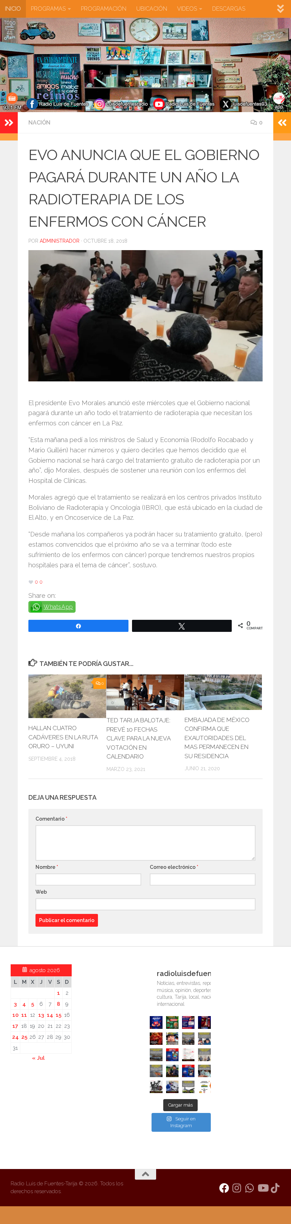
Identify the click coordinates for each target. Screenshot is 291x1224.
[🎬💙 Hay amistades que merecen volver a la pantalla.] (188, 1022)
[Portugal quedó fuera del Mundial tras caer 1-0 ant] (156, 1038)
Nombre (46, 867)
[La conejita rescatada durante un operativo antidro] (172, 1087)
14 (50, 1015)
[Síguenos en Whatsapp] (250, 1188)
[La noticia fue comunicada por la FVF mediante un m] (156, 1087)
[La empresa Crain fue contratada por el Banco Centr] (156, 1054)
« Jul (38, 1058)
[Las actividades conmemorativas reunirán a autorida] (188, 1054)
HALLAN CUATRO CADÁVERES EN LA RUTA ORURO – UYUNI (63, 737)
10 (15, 1015)
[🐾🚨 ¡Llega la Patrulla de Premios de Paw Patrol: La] (172, 1022)
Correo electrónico (174, 867)
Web (41, 892)
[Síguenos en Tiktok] (275, 1188)
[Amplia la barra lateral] (9, 122)
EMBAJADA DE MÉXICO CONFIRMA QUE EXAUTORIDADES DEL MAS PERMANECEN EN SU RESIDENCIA (217, 738)
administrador (59, 241)
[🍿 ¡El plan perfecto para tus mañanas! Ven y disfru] (188, 1071)
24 (15, 1037)
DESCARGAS (228, 8)
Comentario (51, 819)
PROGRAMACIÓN (103, 8)
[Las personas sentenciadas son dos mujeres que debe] (156, 1071)
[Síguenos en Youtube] (263, 1188)
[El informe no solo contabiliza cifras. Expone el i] (188, 1038)
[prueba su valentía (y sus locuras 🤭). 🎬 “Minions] (204, 1087)
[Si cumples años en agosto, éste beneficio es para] (156, 1022)
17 (15, 1026)
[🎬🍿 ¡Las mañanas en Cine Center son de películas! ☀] (172, 1054)
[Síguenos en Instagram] (237, 1188)
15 (58, 1015)
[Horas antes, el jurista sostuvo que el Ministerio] (204, 1038)
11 (24, 1015)
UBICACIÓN (151, 8)
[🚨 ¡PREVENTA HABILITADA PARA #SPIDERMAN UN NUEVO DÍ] (204, 1022)
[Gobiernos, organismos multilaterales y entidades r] (188, 1087)
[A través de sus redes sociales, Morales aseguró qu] (172, 1071)
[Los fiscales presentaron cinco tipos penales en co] (172, 1038)
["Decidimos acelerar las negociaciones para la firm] (204, 1054)
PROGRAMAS (48, 8)
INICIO (13, 8)
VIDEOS (187, 8)
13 (41, 1015)
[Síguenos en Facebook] (224, 1188)
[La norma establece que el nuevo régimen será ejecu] (204, 1071)
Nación (39, 122)
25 (24, 1037)
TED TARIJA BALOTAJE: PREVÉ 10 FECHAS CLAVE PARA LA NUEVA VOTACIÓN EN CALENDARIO (138, 738)
